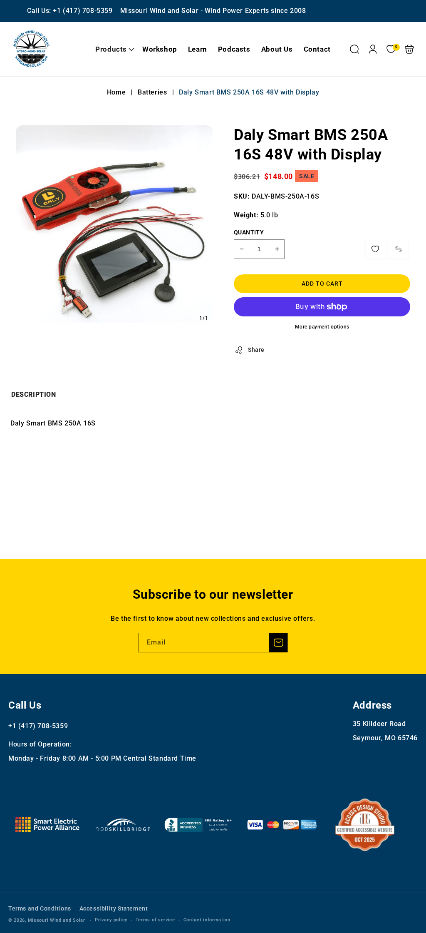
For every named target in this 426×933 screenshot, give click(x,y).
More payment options (322, 327)
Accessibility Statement (113, 908)
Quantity (249, 232)
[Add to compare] (398, 249)
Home (117, 92)
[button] (113, 49)
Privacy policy (111, 920)
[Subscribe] (278, 642)
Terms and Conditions (39, 908)
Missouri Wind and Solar (56, 920)
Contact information (206, 920)
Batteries (152, 92)
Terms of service (155, 920)
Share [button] (256, 349)
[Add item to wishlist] (375, 249)
